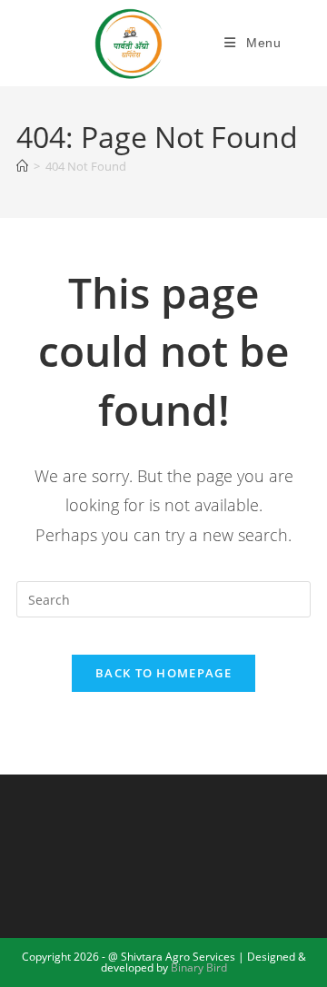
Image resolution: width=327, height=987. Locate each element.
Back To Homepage (163, 673)
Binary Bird (199, 967)
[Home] (22, 166)
